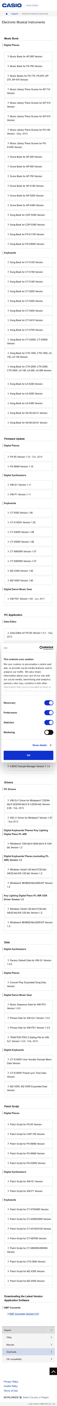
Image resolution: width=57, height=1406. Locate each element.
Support (14, 13)
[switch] (48, 712)
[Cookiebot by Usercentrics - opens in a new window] (40, 648)
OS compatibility (14, 1359)
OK (28, 755)
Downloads (11, 1351)
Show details (39, 745)
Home (7, 13)
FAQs (9, 1337)
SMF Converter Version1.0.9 (24, 1313)
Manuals (10, 1344)
